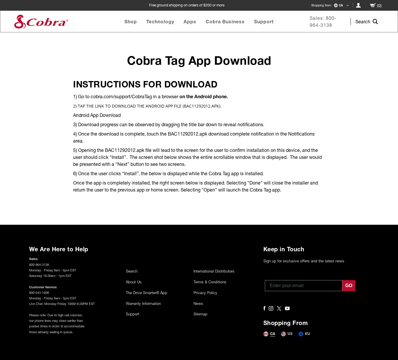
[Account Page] (358, 5)
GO (348, 285)
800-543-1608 (39, 292)
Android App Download (97, 115)
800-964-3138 (39, 264)
